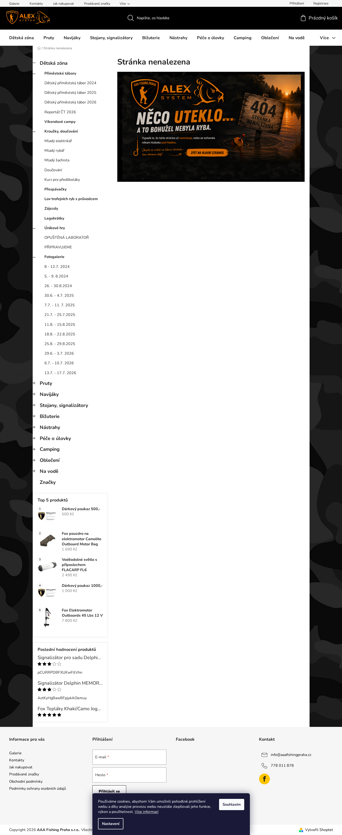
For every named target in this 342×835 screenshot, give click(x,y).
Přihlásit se (109, 791)
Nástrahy (50, 427)
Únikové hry (54, 228)
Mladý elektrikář (58, 141)
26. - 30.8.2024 (58, 285)
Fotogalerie (54, 256)
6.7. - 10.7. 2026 (59, 363)
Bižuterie (49, 416)
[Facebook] (264, 779)
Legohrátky (54, 218)
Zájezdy (51, 208)
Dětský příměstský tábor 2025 (70, 92)
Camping (50, 449)
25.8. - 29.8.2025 (59, 343)
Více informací (146, 811)
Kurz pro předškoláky (62, 179)
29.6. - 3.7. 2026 (59, 353)
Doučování (53, 170)
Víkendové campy (59, 121)
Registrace (320, 3)
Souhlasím (232, 804)
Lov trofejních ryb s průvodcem (71, 198)
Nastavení (110, 823)
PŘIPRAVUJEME (58, 247)
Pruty (46, 383)
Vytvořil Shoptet (319, 829)
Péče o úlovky (55, 438)
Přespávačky (55, 189)
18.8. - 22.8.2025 (59, 334)
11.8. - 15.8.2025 (59, 324)
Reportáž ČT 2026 (60, 112)
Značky (48, 482)
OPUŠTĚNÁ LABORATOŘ (66, 237)
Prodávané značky (97, 3)
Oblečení (49, 460)
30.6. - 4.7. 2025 (59, 295)
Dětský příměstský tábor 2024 (70, 83)
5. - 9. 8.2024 (56, 276)
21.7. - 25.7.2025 (59, 314)
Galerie (14, 3)
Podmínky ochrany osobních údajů (37, 788)
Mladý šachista (56, 160)
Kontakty (36, 3)
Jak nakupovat (63, 3)
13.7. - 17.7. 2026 (60, 373)
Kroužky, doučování (61, 131)
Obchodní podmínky (26, 781)
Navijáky (49, 394)
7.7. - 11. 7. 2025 (59, 305)
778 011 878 (282, 765)
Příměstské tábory (60, 73)
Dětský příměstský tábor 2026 (70, 102)
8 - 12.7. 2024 (57, 266)
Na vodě (49, 471)
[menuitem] (21, 38)
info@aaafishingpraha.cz (291, 754)
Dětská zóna (53, 63)
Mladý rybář (54, 150)
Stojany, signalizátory (64, 405)
